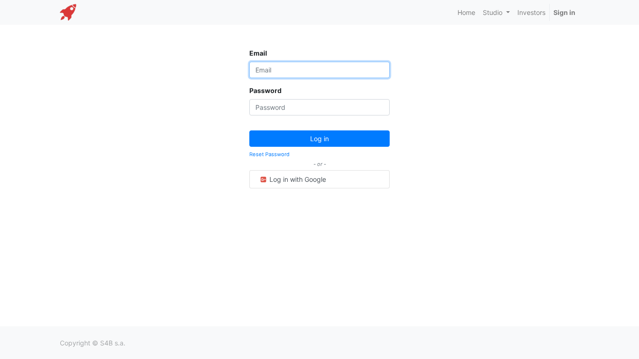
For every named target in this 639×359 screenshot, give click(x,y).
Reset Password (269, 154)
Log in (319, 139)
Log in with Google (297, 179)
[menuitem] (466, 12)
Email (258, 53)
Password (265, 90)
